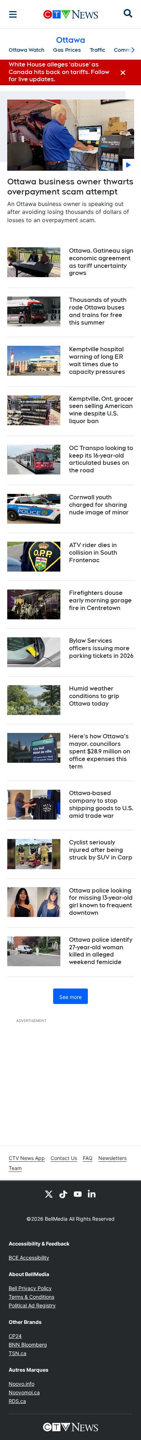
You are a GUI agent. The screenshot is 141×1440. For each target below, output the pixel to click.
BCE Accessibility (29, 1258)
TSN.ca (17, 1353)
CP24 (15, 1336)
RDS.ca (17, 1401)
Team (15, 1168)
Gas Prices (67, 50)
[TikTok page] (63, 1193)
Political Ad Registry (32, 1305)
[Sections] (13, 14)
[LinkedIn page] (92, 1193)
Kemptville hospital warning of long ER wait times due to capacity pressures (97, 360)
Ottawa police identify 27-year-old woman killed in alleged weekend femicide (100, 951)
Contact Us (64, 1158)
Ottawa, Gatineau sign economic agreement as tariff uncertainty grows (101, 261)
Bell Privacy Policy (30, 1288)
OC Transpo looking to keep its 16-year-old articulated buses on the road (101, 459)
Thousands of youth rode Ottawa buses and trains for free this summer (98, 311)
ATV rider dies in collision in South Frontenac (93, 553)
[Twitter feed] (48, 1193)
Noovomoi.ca (24, 1392)
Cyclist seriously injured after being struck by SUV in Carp (100, 850)
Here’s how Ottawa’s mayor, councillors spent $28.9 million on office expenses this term (99, 751)
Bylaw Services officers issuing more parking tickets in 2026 (101, 648)
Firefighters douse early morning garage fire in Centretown (100, 600)
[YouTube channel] (77, 1193)
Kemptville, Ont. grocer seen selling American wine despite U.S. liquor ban (101, 410)
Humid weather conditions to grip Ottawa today (94, 696)
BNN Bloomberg (28, 1345)
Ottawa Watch (26, 50)
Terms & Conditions (31, 1297)
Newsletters (112, 1158)
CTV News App (27, 1158)
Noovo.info (21, 1384)
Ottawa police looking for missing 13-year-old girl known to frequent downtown (101, 901)
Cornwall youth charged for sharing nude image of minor (99, 505)
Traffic (97, 50)
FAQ (88, 1158)
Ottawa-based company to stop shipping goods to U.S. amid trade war (101, 804)
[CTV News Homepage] (70, 14)
